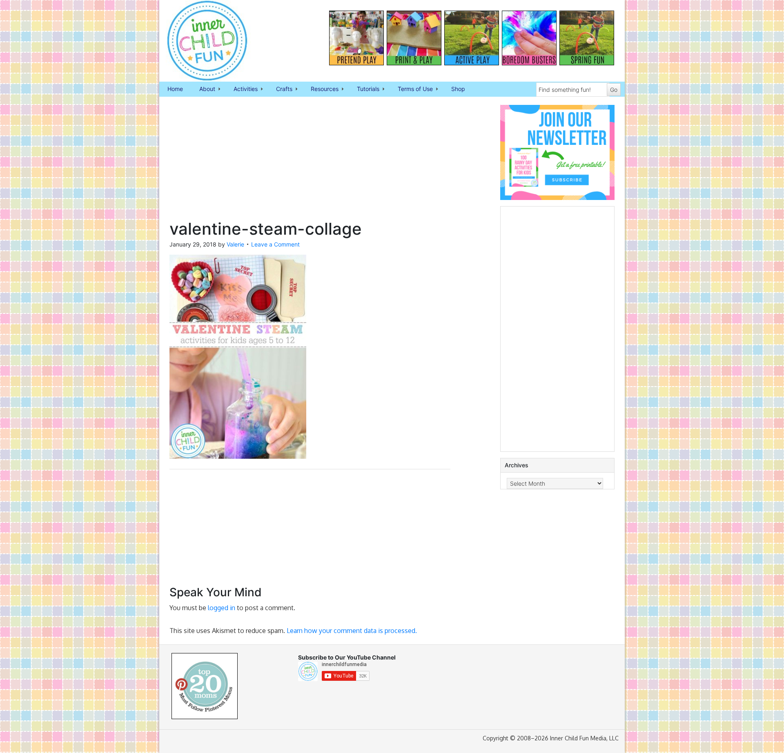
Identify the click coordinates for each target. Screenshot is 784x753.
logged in (221, 608)
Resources (321, 89)
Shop (458, 88)
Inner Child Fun (200, 41)
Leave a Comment (275, 244)
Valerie (235, 244)
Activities (241, 89)
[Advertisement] (309, 162)
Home (175, 88)
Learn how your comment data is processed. (352, 630)
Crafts (280, 89)
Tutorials (364, 89)
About (203, 89)
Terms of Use (411, 89)
